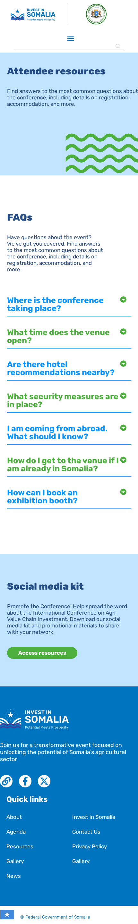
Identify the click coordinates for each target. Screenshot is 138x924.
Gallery (15, 861)
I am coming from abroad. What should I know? (57, 432)
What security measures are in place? (62, 400)
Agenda (16, 831)
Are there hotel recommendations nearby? (61, 368)
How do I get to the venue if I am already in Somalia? (63, 464)
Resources (19, 846)
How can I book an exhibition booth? (42, 496)
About (14, 817)
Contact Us (86, 831)
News (13, 876)
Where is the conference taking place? (55, 304)
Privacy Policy (89, 846)
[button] (70, 38)
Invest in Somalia (93, 817)
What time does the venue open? (58, 336)
